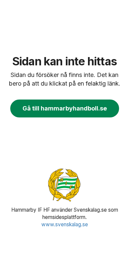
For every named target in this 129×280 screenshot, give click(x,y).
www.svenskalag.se (64, 224)
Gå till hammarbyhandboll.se (64, 108)
